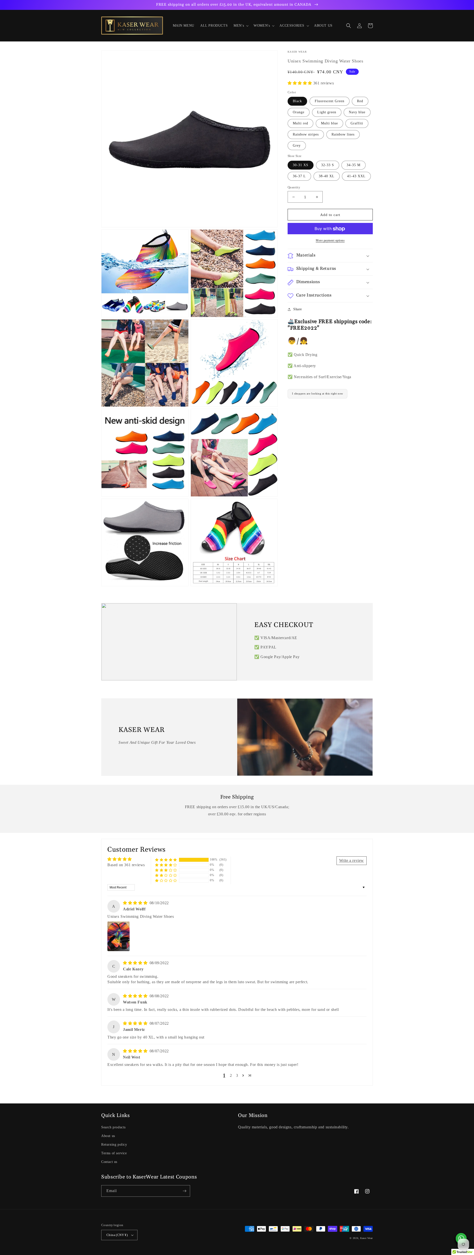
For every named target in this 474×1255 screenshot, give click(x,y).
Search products (113, 1127)
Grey (297, 146)
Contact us (109, 1162)
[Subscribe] (184, 1191)
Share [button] (297, 309)
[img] (136, 903)
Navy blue (357, 112)
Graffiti (357, 123)
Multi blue (329, 123)
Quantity (294, 187)
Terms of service (114, 1153)
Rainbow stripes (306, 135)
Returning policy (114, 1144)
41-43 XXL (356, 176)
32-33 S (327, 165)
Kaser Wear (366, 1238)
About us (108, 1136)
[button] (241, 25)
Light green (326, 112)
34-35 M (353, 165)
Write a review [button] (351, 860)
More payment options (330, 240)
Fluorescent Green (329, 101)
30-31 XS (300, 165)
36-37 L (299, 176)
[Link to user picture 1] (118, 936)
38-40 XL (327, 176)
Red (360, 101)
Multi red (300, 123)
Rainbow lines (343, 135)
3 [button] (237, 1075)
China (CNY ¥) (117, 1235)
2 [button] (231, 1075)
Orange (298, 112)
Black (297, 101)
